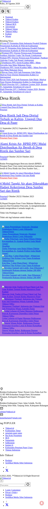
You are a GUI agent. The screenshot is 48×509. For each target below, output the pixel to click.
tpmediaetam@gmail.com (10, 418)
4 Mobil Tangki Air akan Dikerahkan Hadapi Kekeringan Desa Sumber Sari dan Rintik (24, 187)
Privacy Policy (11, 492)
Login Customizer (13, 490)
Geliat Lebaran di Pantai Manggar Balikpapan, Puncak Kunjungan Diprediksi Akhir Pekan (21, 319)
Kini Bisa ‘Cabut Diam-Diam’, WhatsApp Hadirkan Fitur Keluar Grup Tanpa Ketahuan (21, 264)
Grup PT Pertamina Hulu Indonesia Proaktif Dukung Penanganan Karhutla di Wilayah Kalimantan (22, 49)
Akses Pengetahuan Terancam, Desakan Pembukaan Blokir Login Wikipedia (19, 235)
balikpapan (10, 443)
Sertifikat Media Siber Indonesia (18, 463)
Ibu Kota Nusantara (13, 435)
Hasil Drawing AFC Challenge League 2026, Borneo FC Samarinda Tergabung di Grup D (22, 90)
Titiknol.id (9, 428)
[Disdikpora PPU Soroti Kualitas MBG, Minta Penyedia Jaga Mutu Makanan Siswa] (24, 65)
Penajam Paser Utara (8, 138)
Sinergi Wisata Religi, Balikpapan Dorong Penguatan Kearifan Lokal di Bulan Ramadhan (22, 331)
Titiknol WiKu (8, 304)
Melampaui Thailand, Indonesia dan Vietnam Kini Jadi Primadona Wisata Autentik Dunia (23, 307)
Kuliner (5, 292)
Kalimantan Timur (13, 430)
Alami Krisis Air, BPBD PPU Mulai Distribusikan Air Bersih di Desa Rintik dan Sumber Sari (23, 147)
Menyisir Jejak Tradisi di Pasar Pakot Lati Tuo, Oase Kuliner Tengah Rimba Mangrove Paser (21, 295)
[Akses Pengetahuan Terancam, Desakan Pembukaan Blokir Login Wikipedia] (24, 229)
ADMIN (3, 159)
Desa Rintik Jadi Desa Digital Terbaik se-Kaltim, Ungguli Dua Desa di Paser (21, 119)
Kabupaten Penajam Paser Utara (19, 447)
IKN (7, 438)
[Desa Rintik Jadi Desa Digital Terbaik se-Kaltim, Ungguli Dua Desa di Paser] (24, 107)
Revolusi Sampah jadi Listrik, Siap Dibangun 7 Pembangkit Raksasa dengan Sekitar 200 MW (22, 276)
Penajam (3, 110)
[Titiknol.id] (5, 1)
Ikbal (2, 131)
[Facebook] (6, 467)
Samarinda (9, 440)
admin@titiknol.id (7, 412)
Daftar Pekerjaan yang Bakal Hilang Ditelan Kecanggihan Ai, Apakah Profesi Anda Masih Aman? (21, 250)
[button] (28, 7)
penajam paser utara (13, 433)
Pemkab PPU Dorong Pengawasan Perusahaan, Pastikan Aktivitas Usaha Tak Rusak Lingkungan (24, 59)
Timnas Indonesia (12, 450)
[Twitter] (7, 471)
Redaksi (8, 460)
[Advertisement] (24, 360)
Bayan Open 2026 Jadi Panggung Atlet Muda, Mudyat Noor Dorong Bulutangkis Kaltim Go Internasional (23, 80)
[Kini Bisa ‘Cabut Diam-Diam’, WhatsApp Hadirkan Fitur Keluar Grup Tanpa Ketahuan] (24, 258)
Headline (6, 246)
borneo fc (9, 445)
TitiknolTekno (8, 231)
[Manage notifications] (42, 503)
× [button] (1, 481)
